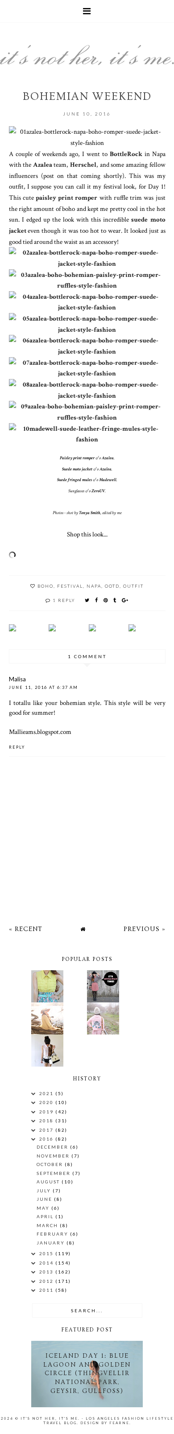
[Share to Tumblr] (115, 600)
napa (94, 586)
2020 (47, 1102)
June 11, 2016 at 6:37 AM (43, 687)
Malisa (17, 679)
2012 (47, 1281)
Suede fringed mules (74, 480)
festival (70, 586)
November (54, 1155)
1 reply (64, 600)
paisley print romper (66, 197)
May (44, 1208)
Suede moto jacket (77, 469)
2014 (47, 1262)
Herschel (83, 164)
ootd (112, 586)
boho (45, 586)
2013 (47, 1271)
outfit (133, 586)
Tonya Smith (89, 513)
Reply (17, 747)
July (45, 1190)
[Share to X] (87, 600)
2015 (47, 1253)
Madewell (107, 480)
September (54, 1173)
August (49, 1181)
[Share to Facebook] (97, 600)
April (46, 1216)
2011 (47, 1290)
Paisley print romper (77, 458)
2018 (47, 1120)
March (48, 1225)
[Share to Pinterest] (106, 600)
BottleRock (126, 153)
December (53, 1147)
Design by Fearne (104, 1423)
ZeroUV (98, 491)
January (51, 1242)
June (45, 1199)
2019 (47, 1111)
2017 (47, 1130)
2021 (47, 1093)
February (53, 1233)
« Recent (25, 929)
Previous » (145, 929)
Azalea (42, 164)
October (51, 1164)
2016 (47, 1138)
